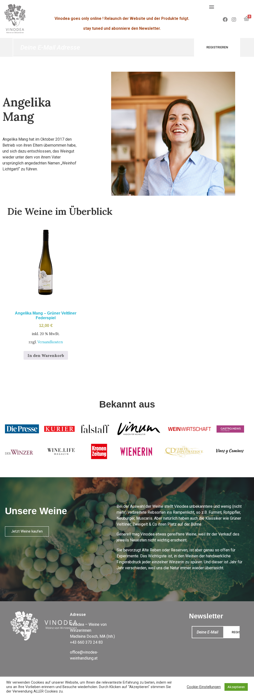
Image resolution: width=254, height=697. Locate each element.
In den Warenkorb (46, 355)
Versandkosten (50, 342)
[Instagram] (233, 19)
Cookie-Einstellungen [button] (204, 687)
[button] (212, 6)
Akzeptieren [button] (236, 687)
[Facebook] (225, 19)
